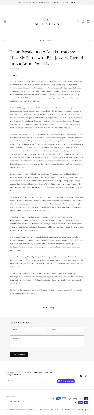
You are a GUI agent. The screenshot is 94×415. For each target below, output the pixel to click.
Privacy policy (44, 409)
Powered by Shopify (21, 409)
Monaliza (13, 409)
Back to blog (48, 308)
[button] (4, 21)
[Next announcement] (89, 2)
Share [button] (15, 75)
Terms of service (54, 409)
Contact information (79, 409)
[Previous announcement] (4, 2)
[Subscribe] (44, 381)
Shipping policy (66, 409)
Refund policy (33, 409)
